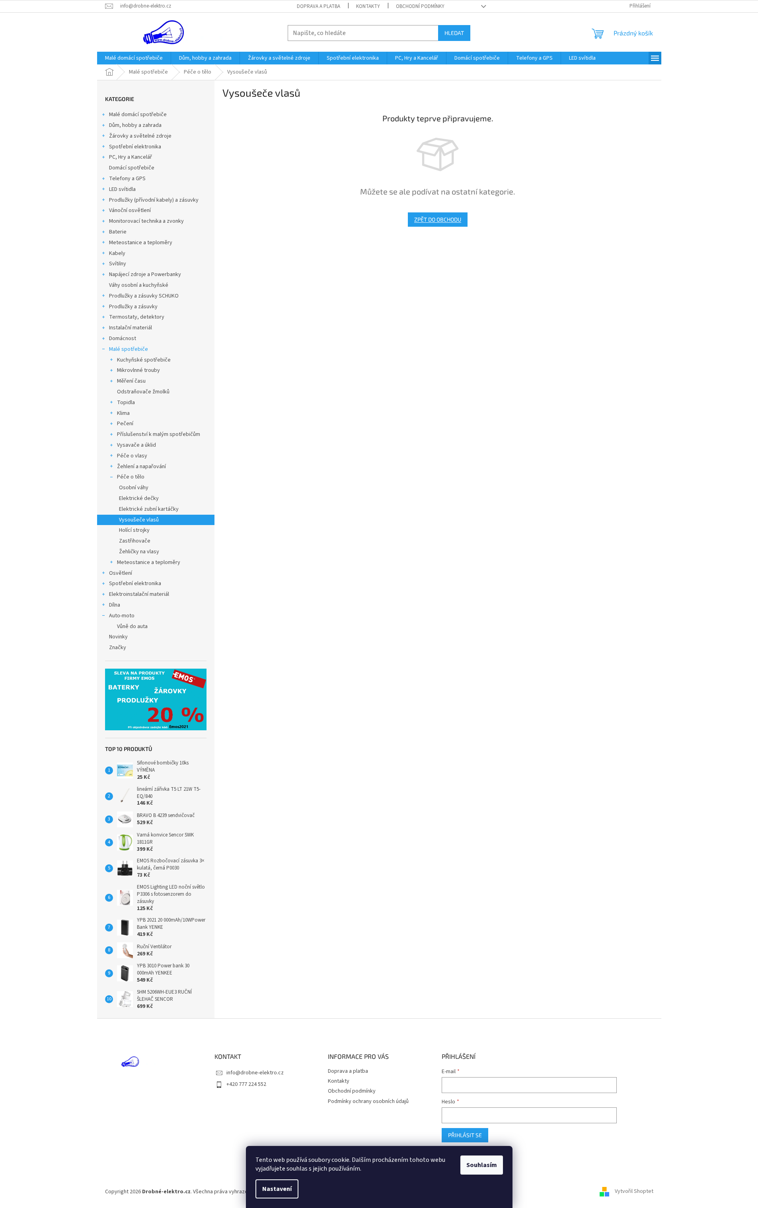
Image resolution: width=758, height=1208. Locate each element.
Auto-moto (121, 616)
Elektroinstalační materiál (139, 594)
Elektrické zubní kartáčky (149, 509)
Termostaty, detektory (136, 317)
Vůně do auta (132, 626)
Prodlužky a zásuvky (133, 307)
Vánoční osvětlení (130, 210)
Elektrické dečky (139, 498)
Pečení (125, 424)
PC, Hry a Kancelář (130, 157)
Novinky (118, 637)
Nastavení (277, 1189)
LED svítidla (122, 189)
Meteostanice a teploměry (140, 243)
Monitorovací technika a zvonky (146, 221)
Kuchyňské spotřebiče (144, 360)
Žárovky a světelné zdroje (140, 136)
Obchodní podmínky (420, 6)
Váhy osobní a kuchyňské (138, 285)
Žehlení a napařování (141, 467)
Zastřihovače (134, 541)
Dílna (114, 605)
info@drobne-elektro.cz (255, 1073)
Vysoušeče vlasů (139, 520)
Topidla (126, 403)
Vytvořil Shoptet (634, 1192)
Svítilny (117, 264)
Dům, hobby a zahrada (135, 125)
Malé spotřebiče (128, 349)
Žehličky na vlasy (139, 552)
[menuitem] (134, 58)
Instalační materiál (130, 328)
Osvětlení (120, 573)
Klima (123, 413)
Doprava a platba (318, 6)
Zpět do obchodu (437, 219)
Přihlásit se (465, 1135)
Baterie (118, 232)
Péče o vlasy (132, 456)
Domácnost (122, 338)
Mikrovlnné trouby (138, 370)
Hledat (454, 32)
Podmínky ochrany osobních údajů (368, 1101)
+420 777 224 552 (246, 1084)
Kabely (117, 253)
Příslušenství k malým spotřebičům (158, 434)
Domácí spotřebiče (131, 168)
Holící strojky (134, 530)
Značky (117, 648)
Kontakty (368, 6)
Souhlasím (481, 1165)
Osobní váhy (133, 488)
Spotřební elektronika (135, 147)
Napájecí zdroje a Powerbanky (145, 274)
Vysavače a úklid (136, 445)
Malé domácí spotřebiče (138, 115)
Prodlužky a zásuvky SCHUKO (144, 296)
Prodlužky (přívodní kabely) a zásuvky (154, 200)
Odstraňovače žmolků (143, 392)
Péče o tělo (130, 477)
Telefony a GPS (127, 179)
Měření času (131, 381)
